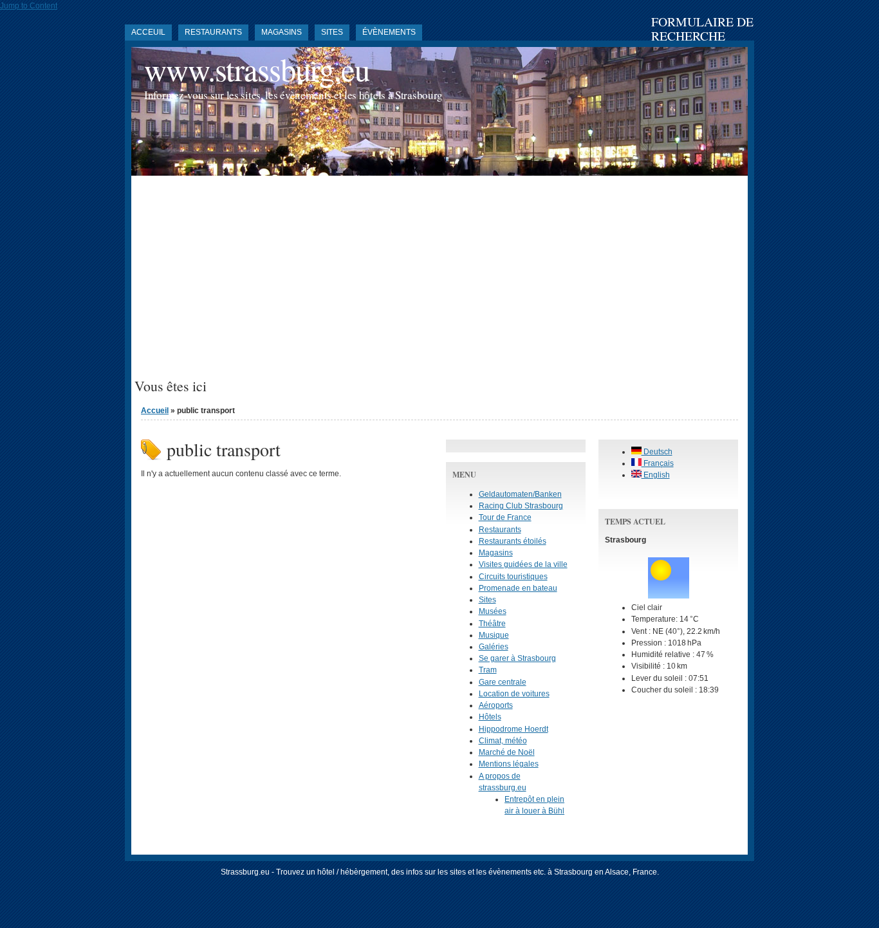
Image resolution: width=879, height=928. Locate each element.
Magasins (281, 32)
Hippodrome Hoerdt (513, 729)
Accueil (155, 410)
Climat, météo (503, 740)
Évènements (389, 32)
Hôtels (490, 716)
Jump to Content (28, 5)
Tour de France (505, 517)
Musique (494, 635)
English (656, 474)
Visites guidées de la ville (523, 564)
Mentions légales (509, 763)
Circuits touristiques (513, 576)
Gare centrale (502, 682)
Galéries (493, 646)
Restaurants (213, 32)
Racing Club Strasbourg (521, 505)
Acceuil (148, 32)
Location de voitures (514, 693)
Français (658, 463)
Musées (492, 611)
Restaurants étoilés (512, 541)
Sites (332, 32)
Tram (488, 669)
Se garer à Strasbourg (517, 658)
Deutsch (657, 451)
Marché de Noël (507, 752)
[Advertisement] (439, 282)
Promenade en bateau (518, 588)
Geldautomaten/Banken (520, 494)
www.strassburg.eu (256, 69)
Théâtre (492, 623)
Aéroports (496, 705)
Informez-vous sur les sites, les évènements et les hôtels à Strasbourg (293, 95)
